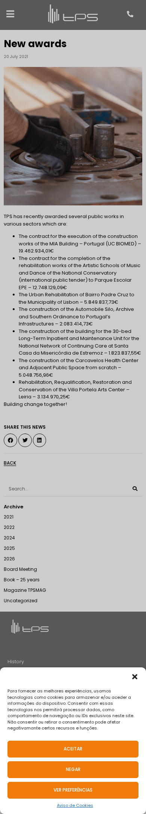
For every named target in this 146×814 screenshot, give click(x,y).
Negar (73, 769)
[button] (135, 676)
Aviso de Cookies (75, 805)
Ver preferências (73, 790)
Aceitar (73, 749)
